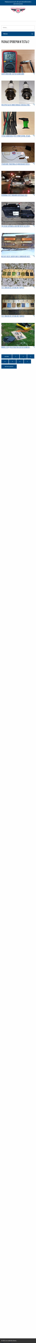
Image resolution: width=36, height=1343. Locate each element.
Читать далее (9, 366)
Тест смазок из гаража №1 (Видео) (12, 288)
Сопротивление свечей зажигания (12, 74)
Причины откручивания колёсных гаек (14, 195)
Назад (7, 356)
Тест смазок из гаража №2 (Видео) (12, 316)
